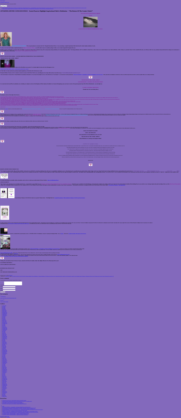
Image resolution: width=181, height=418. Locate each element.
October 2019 (4, 352)
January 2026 (4, 311)
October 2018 (4, 361)
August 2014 (4, 386)
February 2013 (4, 391)
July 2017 (3, 373)
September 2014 (4, 385)
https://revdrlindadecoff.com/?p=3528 (63, 254)
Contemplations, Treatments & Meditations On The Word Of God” (49, 248)
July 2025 (3, 316)
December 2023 (4, 327)
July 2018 (3, 364)
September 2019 (4, 353)
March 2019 (4, 358)
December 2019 (4, 350)
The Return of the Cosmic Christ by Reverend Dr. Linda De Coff (104, 276)
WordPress (8, 417)
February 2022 (4, 342)
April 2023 (4, 332)
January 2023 (4, 335)
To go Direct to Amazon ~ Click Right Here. (116, 185)
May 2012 (3, 394)
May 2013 (3, 389)
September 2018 (4, 362)
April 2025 (4, 319)
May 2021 (3, 344)
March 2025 (4, 320)
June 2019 (3, 355)
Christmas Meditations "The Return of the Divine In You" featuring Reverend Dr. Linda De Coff (52, 276)
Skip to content (2, 0)
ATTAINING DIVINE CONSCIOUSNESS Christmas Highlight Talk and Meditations (25, 276)
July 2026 (3, 306)
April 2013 (4, 390)
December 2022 (4, 336)
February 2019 (4, 359)
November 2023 (4, 328)
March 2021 (4, 345)
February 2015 (4, 383)
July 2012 (3, 393)
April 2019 (4, 357)
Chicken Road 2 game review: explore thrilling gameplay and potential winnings (14, 400)
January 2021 (4, 346)
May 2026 (3, 308)
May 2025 (3, 318)
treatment (6, 108)
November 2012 (4, 392)
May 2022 (3, 340)
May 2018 (3, 365)
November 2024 (4, 323)
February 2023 (4, 334)
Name (1, 286)
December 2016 (4, 378)
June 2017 (3, 374)
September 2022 (4, 338)
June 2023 (3, 331)
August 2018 (4, 363)
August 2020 (4, 347)
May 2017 (3, 375)
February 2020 (4, 349)
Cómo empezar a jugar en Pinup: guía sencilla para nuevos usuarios (12, 402)
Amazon (62, 233)
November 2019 (4, 351)
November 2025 (4, 313)
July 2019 (3, 354)
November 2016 (4, 379)
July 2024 (3, 324)
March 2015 (4, 382)
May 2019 (3, 356)
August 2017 (4, 372)
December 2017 (4, 369)
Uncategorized (7, 276)
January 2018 (4, 368)
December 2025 (4, 312)
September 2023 (4, 329)
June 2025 (3, 317)
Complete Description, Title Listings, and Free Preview (77, 233)
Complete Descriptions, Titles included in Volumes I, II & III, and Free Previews (69, 197)
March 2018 (4, 366)
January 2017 (4, 377)
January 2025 (4, 321)
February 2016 (4, 381)
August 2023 (4, 330)
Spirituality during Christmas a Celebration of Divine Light (85, 276)
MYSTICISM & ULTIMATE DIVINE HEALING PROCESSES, (18, 223)
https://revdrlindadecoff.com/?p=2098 (6, 252)
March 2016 (4, 380)
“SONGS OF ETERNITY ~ (34, 248)
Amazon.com (16, 253)
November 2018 (4, 360)
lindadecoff (10, 275)
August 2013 (4, 388)
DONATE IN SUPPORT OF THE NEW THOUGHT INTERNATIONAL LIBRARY (14, 256)
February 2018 (4, 367)
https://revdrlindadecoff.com (53, 180)
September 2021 (4, 343)
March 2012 (4, 395)
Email (1, 288)
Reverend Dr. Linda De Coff (4, 2)
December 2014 (4, 384)
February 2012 (4, 396)
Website (1, 290)
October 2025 (4, 314)
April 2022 (4, 341)
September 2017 (4, 371)
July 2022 (3, 339)
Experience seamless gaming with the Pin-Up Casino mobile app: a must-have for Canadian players (17, 401)
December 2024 (4, 322)
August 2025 (4, 315)
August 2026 (4, 305)
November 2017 (4, 370)
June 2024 (3, 325)
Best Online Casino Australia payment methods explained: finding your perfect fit (14, 403)
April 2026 (4, 309)
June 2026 (3, 307)
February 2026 (4, 310)
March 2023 (4, 333)
